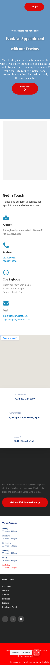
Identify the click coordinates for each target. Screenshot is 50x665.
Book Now (25, 86)
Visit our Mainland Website (24, 502)
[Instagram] (13, 619)
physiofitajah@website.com (16, 319)
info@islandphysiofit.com (15, 316)
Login (35, 6)
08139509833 (10, 258)
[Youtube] (21, 619)
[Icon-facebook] (5, 619)
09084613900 (10, 261)
